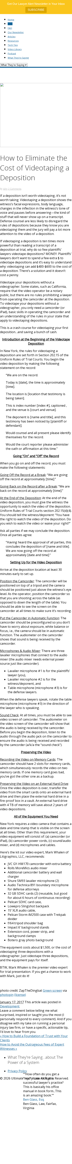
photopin (6, 995)
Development (9, 1006)
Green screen (52, 990)
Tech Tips (13, 45)
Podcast (12, 53)
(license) (20, 995)
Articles (11, 36)
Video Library (15, 49)
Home (11, 19)
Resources (13, 40)
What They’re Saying (18, 57)
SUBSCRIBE (36, 9)
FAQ (10, 28)
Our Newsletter (16, 32)
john (5, 188)
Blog (10, 23)
